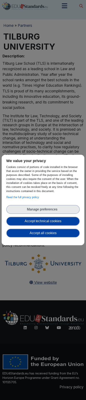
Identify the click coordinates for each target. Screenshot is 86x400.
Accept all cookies (43, 233)
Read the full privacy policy (23, 197)
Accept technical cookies (43, 221)
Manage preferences (43, 209)
